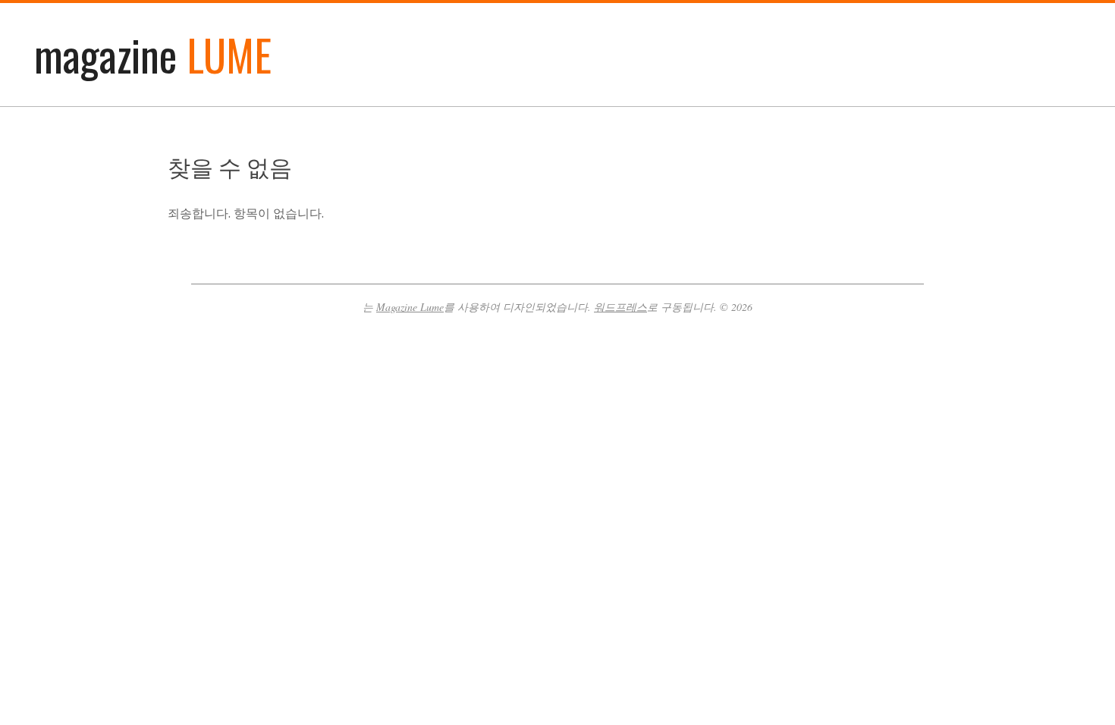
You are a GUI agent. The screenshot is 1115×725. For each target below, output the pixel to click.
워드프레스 (620, 307)
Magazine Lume (410, 307)
